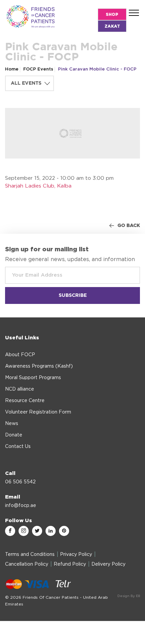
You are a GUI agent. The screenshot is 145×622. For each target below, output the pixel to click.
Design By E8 (128, 596)
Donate (13, 435)
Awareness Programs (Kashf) (39, 366)
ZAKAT (112, 26)
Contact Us (18, 446)
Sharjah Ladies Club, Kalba (38, 186)
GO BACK (128, 225)
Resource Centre (25, 400)
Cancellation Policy (26, 564)
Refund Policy (70, 564)
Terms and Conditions (30, 554)
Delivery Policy (108, 564)
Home (12, 69)
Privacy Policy (76, 554)
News (11, 423)
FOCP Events (38, 69)
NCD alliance (19, 389)
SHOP (112, 14)
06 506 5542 (20, 482)
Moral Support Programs (33, 377)
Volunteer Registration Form (38, 412)
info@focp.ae (20, 505)
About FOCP (20, 354)
